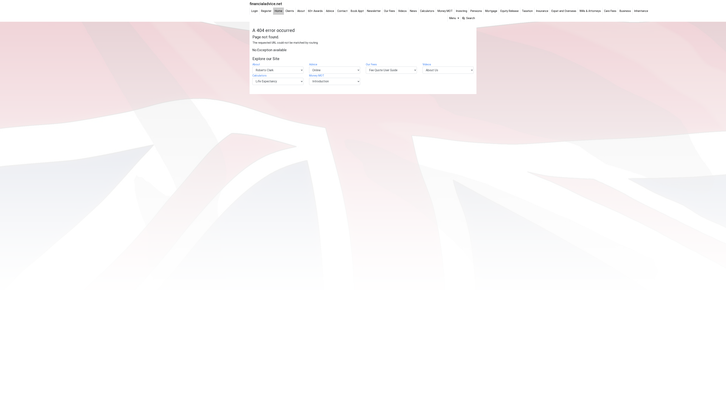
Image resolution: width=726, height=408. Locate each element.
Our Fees (371, 64)
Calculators (259, 75)
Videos (427, 64)
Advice (313, 64)
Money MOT (316, 75)
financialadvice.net (266, 3)
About (256, 64)
